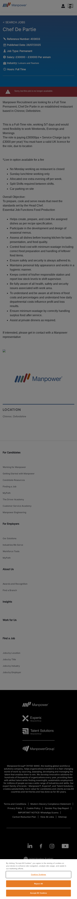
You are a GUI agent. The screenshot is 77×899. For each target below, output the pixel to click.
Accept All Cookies (38, 893)
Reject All (38, 884)
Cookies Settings (38, 874)
